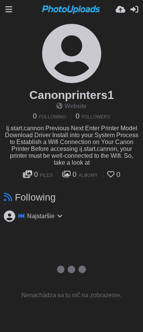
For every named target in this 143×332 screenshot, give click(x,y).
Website (75, 106)
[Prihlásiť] (134, 9)
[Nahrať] (120, 9)
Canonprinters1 (71, 95)
